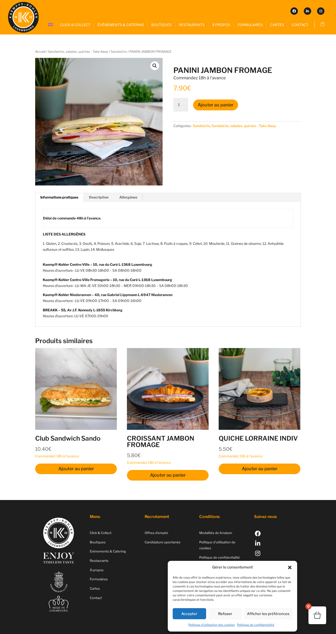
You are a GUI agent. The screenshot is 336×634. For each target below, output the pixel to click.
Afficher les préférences (268, 614)
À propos (97, 570)
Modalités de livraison (215, 533)
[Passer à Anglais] (50, 25)
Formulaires (99, 579)
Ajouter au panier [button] (76, 468)
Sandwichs (119, 51)
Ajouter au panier (215, 104)
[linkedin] (307, 11)
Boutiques (98, 542)
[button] (289, 567)
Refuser (225, 614)
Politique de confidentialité (255, 625)
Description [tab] (98, 197)
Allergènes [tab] (128, 197)
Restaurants (99, 561)
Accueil (40, 51)
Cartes (95, 588)
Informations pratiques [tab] (59, 197)
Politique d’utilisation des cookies (211, 625)
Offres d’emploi (156, 533)
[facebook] (294, 11)
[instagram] (320, 11)
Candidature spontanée (163, 542)
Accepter (189, 614)
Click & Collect (100, 533)
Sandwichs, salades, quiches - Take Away (78, 51)
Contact (96, 598)
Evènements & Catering (108, 551)
